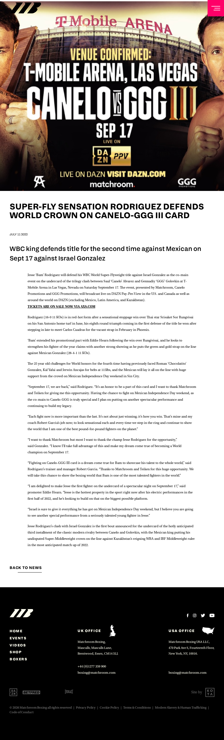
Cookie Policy (109, 707)
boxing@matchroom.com (97, 673)
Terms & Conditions (137, 707)
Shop (16, 652)
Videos (18, 645)
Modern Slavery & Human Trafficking (181, 707)
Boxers (19, 659)
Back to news (26, 568)
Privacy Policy (86, 707)
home (16, 631)
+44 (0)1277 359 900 (92, 666)
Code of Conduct (22, 712)
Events (18, 638)
